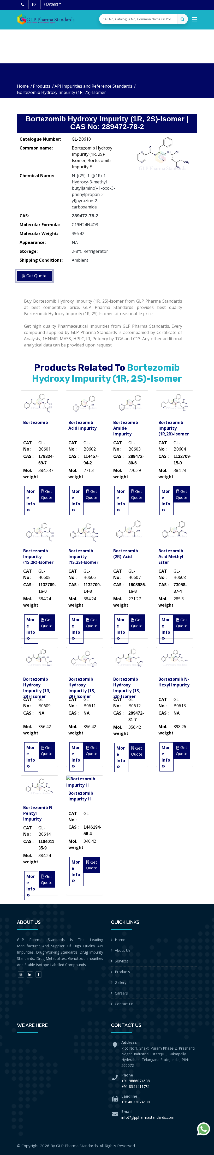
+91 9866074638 (135, 1080)
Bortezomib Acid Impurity (82, 425)
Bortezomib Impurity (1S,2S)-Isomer (83, 556)
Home (23, 86)
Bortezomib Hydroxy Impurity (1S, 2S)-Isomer (126, 687)
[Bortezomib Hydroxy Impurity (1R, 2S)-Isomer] (162, 160)
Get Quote (35, 276)
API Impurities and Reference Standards (93, 86)
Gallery (120, 982)
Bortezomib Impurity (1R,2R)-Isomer (173, 428)
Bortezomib (35, 422)
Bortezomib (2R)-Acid (125, 553)
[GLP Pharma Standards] (45, 19)
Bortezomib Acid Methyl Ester (170, 556)
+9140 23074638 (135, 1101)
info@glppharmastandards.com (147, 1117)
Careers (121, 993)
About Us (122, 950)
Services (122, 961)
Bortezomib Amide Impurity (125, 428)
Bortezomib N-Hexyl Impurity (173, 682)
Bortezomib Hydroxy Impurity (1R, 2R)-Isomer (36, 687)
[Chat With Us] (203, 1128)
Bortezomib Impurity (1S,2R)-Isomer (38, 556)
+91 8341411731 (135, 1086)
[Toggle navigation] (194, 20)
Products (41, 86)
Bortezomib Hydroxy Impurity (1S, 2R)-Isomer (81, 687)
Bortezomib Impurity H (80, 796)
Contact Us (124, 1003)
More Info (30, 497)
